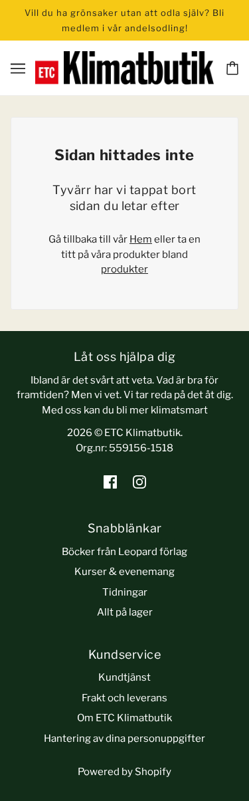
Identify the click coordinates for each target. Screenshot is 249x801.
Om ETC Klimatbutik (124, 718)
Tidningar (124, 592)
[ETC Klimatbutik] (124, 67)
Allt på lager (125, 612)
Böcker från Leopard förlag (124, 552)
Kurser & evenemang (124, 572)
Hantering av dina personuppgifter (124, 738)
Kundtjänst (124, 677)
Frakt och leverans (124, 698)
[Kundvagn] (232, 68)
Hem (140, 239)
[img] (110, 481)
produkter (124, 269)
